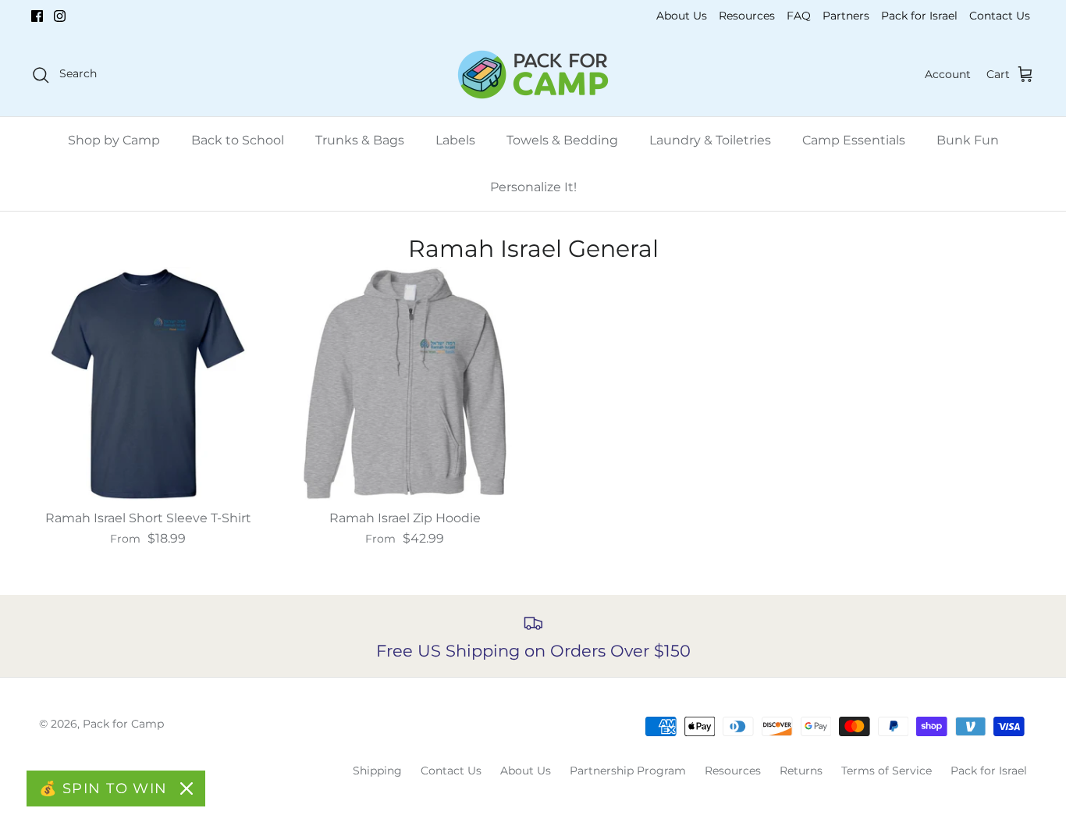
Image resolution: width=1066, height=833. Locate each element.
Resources (747, 16)
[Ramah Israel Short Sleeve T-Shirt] (148, 383)
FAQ (799, 16)
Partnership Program (628, 771)
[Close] (186, 788)
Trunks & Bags (359, 140)
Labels (455, 140)
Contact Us (999, 16)
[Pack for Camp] (533, 74)
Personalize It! (533, 187)
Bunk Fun (967, 140)
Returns (801, 771)
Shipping (377, 771)
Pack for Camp (123, 724)
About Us (681, 16)
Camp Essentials (853, 140)
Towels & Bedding (562, 140)
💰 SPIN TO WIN (103, 788)
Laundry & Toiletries (710, 140)
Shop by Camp (114, 140)
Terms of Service (886, 771)
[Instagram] (60, 16)
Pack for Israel (919, 16)
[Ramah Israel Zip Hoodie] (404, 383)
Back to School (237, 140)
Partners (846, 16)
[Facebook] (37, 16)
